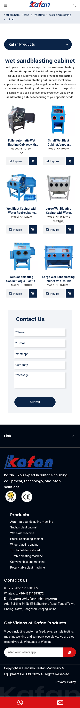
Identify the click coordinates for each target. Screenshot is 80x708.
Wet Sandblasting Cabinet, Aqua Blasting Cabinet (21, 279)
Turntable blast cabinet (25, 550)
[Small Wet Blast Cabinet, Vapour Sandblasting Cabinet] (58, 120)
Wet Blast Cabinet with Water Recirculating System (22, 211)
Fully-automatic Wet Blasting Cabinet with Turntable (21, 143)
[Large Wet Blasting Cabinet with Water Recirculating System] (58, 188)
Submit (35, 402)
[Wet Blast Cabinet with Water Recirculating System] (21, 188)
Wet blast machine (22, 533)
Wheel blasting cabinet (24, 544)
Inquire (17, 161)
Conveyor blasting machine (27, 561)
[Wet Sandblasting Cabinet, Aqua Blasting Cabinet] (21, 256)
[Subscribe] (69, 652)
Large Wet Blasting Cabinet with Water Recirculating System (58, 211)
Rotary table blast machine (27, 567)
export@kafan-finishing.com (35, 599)
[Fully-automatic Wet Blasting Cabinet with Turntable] (21, 120)
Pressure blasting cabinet (26, 539)
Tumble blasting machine (26, 556)
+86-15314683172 (31, 593)
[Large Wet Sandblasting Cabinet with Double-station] (58, 256)
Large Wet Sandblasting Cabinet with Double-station (58, 279)
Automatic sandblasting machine (31, 521)
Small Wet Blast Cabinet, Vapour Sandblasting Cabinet (58, 143)
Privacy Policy (65, 682)
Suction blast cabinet (23, 527)
